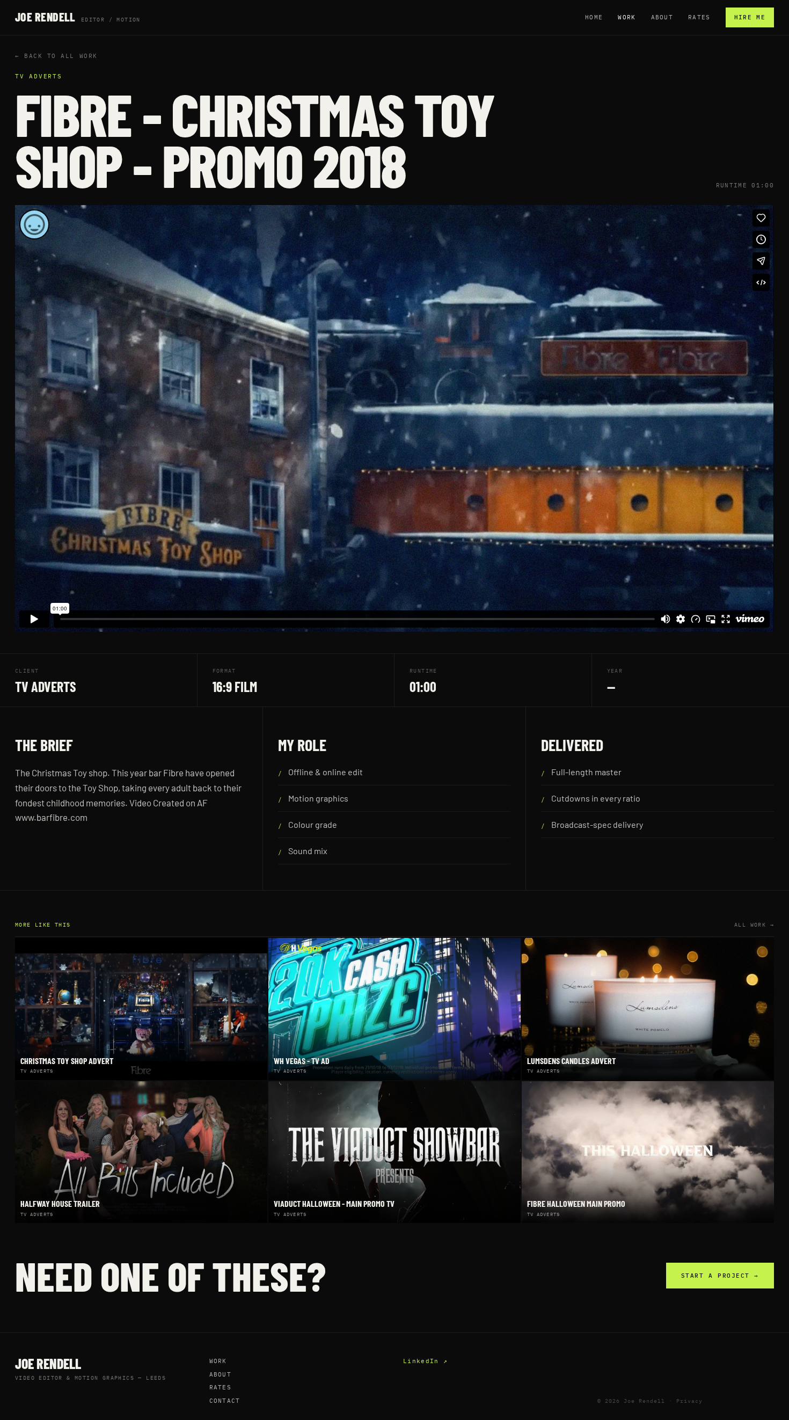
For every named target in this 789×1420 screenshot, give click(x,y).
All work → (754, 924)
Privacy (689, 1400)
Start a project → (720, 1275)
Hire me (749, 17)
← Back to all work (56, 56)
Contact (224, 1400)
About (662, 17)
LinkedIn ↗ (425, 1361)
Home (594, 17)
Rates (699, 17)
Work (626, 17)
